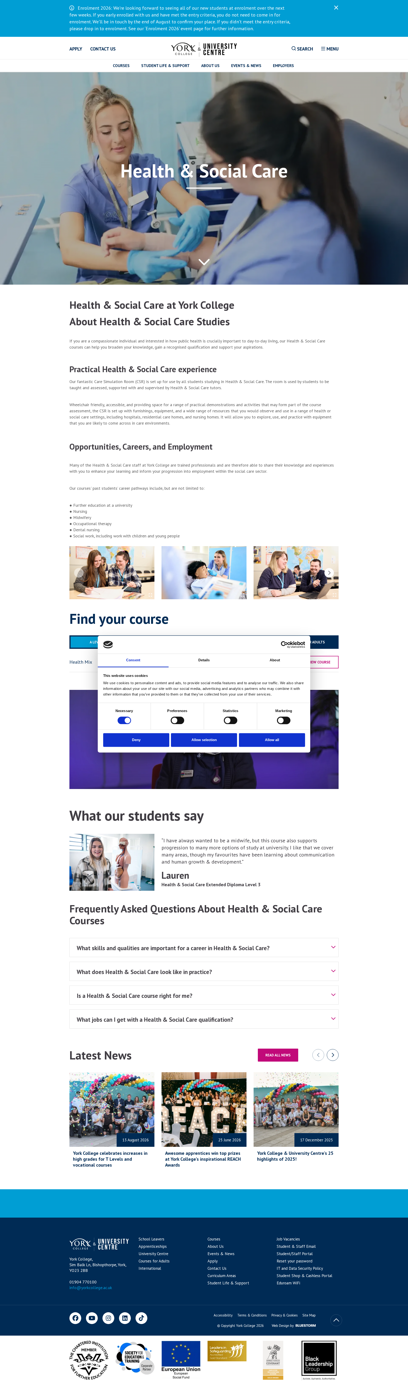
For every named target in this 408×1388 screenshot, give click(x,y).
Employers (283, 65)
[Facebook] (75, 1318)
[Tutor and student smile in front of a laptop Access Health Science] (296, 572)
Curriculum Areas (222, 1275)
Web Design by (283, 1325)
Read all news (278, 1055)
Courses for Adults (154, 1261)
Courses (121, 65)
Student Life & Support (165, 65)
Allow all (272, 740)
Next (329, 573)
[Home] (204, 48)
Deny (136, 740)
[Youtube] (92, 1318)
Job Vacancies (288, 1239)
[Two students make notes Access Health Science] (111, 572)
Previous (79, 573)
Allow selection (204, 740)
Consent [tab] (133, 660)
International (150, 1268)
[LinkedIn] (125, 1318)
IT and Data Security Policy (300, 1268)
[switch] (177, 720)
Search (304, 49)
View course (319, 662)
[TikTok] (141, 1318)
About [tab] (275, 660)
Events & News (246, 65)
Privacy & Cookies (285, 1315)
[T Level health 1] (204, 572)
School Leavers (151, 1239)
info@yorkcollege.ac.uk (90, 1287)
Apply (75, 49)
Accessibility (223, 1315)
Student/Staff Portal (295, 1253)
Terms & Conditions (252, 1315)
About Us (210, 65)
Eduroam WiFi (288, 1283)
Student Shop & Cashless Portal (304, 1275)
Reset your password (294, 1261)
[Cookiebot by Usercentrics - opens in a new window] (284, 644)
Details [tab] (204, 660)
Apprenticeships (153, 1246)
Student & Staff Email (296, 1246)
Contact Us (103, 49)
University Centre (153, 1253)
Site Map (309, 1315)
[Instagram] (108, 1318)
